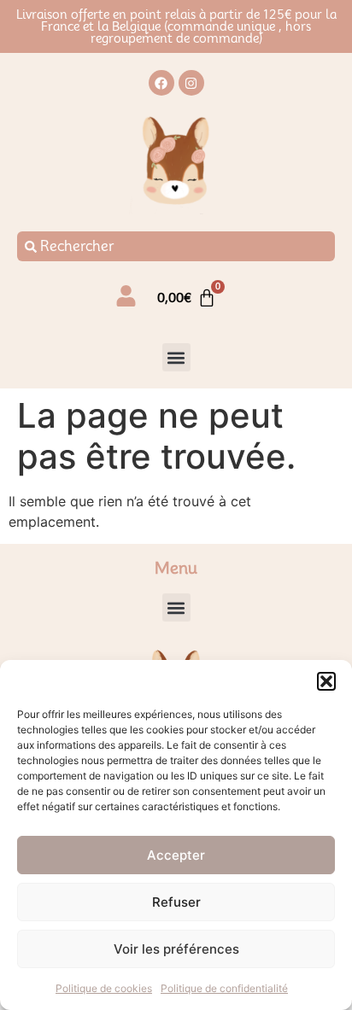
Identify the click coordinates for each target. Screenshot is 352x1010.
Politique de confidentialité (224, 988)
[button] (326, 681)
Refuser (176, 902)
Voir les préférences (176, 949)
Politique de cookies (104, 988)
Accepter (176, 855)
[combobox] (176, 246)
